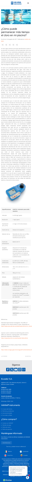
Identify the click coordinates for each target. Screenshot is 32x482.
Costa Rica (10, 455)
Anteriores (4, 356)
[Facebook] (8, 369)
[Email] (23, 369)
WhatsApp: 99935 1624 (7, 401)
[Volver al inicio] (16, 3)
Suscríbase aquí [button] (6, 442)
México (10, 451)
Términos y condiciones (8, 411)
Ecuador (25, 455)
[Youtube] (16, 369)
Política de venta (6, 427)
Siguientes (27, 356)
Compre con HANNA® (7, 423)
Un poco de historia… (7, 409)
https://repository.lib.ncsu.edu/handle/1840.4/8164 (14, 338)
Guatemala (25, 451)
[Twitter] (12, 369)
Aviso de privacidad (7, 413)
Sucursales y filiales (7, 415)
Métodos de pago (6, 425)
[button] (28, 3)
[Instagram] (20, 369)
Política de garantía (7, 429)
